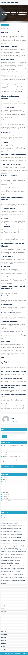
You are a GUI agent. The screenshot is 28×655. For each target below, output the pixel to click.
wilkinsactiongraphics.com (16, 557)
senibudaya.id (17, 548)
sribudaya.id (3, 552)
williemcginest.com (12, 555)
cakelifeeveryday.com (12, 568)
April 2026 (5, 485)
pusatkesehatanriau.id (17, 529)
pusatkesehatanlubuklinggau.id (19, 540)
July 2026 (5, 479)
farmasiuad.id (14, 546)
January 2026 (5, 492)
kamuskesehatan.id (13, 566)
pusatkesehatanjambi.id (5, 531)
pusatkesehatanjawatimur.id (6, 526)
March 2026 (5, 488)
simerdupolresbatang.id (10, 552)
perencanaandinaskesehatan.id (7, 525)
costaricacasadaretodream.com (7, 577)
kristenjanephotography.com (14, 578)
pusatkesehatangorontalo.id (6, 534)
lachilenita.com (4, 575)
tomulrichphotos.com (12, 572)
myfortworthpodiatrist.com (19, 577)
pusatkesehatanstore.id (5, 523)
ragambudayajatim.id (5, 548)
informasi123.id (4, 583)
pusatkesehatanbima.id (16, 543)
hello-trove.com (10, 571)
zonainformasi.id (20, 582)
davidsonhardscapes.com (6, 557)
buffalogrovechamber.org (5, 554)
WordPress (11, 653)
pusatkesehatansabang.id (17, 534)
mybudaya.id (13, 551)
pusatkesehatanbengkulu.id (15, 531)
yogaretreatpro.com (4, 578)
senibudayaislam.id (23, 549)
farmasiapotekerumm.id (22, 566)
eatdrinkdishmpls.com (15, 554)
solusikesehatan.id (4, 522)
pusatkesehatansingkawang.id (6, 545)
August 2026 (5, 477)
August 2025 (5, 502)
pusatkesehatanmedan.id (6, 535)
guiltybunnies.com (4, 559)
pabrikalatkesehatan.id (14, 523)
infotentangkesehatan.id (20, 565)
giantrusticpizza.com (10, 580)
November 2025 (6, 496)
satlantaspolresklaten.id (20, 552)
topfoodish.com (4, 571)
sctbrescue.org (23, 578)
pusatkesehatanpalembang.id (6, 540)
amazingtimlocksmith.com (6, 563)
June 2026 (5, 481)
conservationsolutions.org (6, 569)
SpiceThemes (24, 653)
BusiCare (19, 653)
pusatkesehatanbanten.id (18, 525)
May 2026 (5, 483)
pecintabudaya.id (20, 546)
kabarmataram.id (4, 568)
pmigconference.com (18, 571)
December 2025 (6, 494)
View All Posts (14, 421)
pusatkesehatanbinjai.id (15, 535)
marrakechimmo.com (15, 563)
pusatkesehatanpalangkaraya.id (19, 545)
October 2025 (5, 498)
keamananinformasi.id (12, 582)
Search (3, 429)
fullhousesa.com (16, 560)
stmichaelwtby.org (4, 582)
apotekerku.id (3, 546)
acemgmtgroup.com (12, 559)
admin (4, 28)
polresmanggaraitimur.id (5, 565)
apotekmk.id (8, 546)
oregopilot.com (15, 575)
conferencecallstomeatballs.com (20, 580)
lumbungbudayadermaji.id (13, 549)
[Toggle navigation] (26, 3)
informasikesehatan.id (5, 566)
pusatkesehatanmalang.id (15, 542)
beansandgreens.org (20, 568)
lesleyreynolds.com (4, 572)
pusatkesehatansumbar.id (6, 528)
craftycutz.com (23, 554)
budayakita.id (12, 548)
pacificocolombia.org (21, 569)
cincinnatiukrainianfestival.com (7, 560)
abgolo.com (9, 575)
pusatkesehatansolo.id (5, 542)
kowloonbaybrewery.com (18, 574)
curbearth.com (14, 569)
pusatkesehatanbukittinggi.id (16, 537)
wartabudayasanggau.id (21, 551)
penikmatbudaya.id (4, 549)
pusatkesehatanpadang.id (6, 537)
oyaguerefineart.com (5, 562)
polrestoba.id (13, 565)
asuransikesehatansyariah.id (13, 522)
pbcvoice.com (18, 562)
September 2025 (6, 500)
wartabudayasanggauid (9, 2)
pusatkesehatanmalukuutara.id (17, 532)
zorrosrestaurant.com (20, 555)
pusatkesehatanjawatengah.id (6, 529)
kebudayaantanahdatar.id (6, 551)
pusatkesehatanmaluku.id (6, 532)
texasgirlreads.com (4, 555)
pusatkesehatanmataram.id (6, 543)
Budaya (4, 515)
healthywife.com (12, 562)
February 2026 (6, 490)
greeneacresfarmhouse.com (21, 559)
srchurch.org (3, 580)
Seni (7, 28)
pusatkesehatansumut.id (17, 526)
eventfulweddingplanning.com (6, 574)
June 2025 (5, 507)
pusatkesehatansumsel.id (16, 528)
